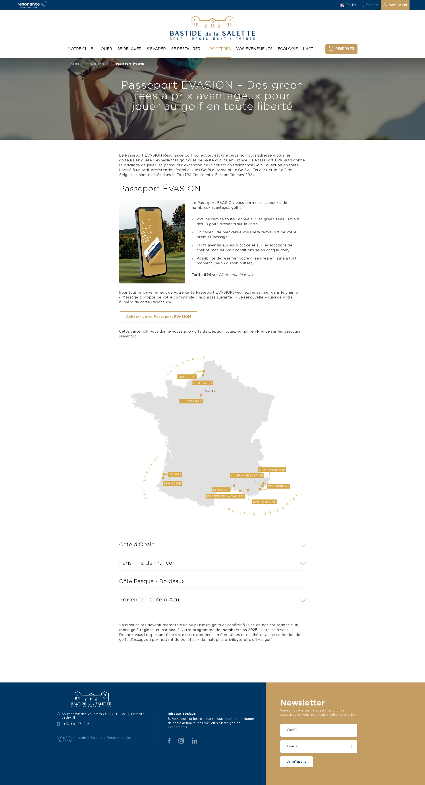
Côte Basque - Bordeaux (152, 581)
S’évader (156, 49)
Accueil (76, 63)
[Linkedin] (194, 741)
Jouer (105, 49)
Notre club (80, 49)
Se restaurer (185, 49)
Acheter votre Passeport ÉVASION (158, 317)
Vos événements (254, 49)
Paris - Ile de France (145, 563)
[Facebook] (169, 741)
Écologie (288, 49)
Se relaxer (129, 49)
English (351, 5)
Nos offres (218, 49)
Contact (372, 5)
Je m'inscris (296, 761)
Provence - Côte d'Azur (150, 600)
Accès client (398, 5)
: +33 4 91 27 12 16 (76, 724)
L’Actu (310, 49)
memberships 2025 (239, 630)
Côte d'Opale (137, 544)
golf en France (256, 331)
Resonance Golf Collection (257, 165)
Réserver (344, 49)
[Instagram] (181, 741)
